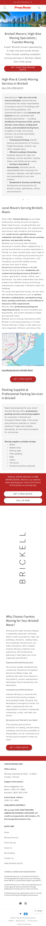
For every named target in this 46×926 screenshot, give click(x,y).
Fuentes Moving (21, 918)
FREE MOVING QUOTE (13, 863)
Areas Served (10, 843)
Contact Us (9, 858)
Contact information (24, 924)
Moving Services (11, 838)
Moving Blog (9, 853)
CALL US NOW (23, 500)
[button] (4, 7)
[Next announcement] (42, 2)
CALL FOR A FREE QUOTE (12, 88)
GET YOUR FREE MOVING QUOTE (23, 68)
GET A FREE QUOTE (23, 379)
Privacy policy (33, 921)
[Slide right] (28, 199)
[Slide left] (18, 199)
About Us (8, 848)
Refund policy (20, 921)
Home (6, 832)
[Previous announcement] (4, 2)
